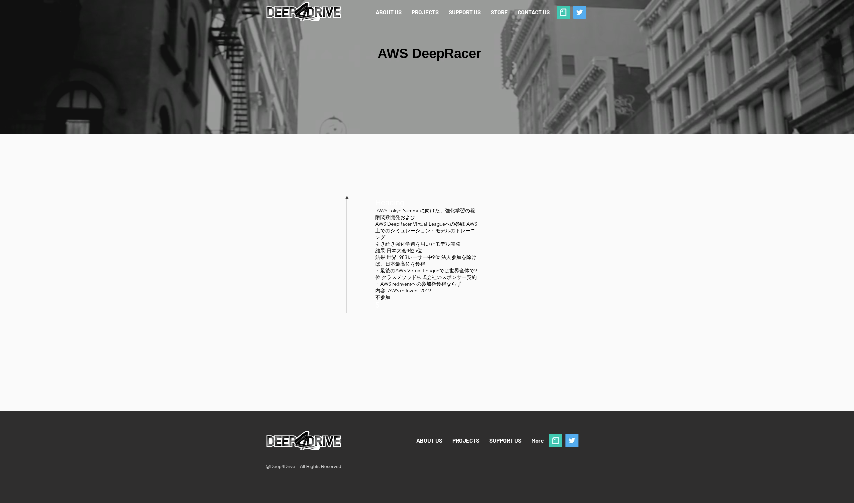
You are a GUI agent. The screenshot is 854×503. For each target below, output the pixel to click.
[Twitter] (579, 12)
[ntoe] (563, 12)
